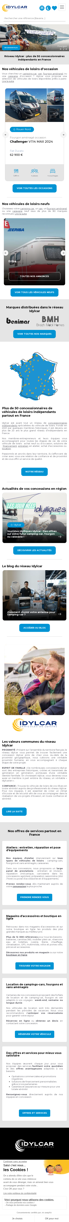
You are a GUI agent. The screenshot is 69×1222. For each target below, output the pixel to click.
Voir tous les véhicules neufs (34, 292)
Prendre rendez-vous (34, 897)
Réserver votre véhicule (34, 1034)
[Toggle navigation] (62, 7)
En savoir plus (11, 48)
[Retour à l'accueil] (14, 8)
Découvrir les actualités (34, 550)
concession (19, 886)
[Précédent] (60, 49)
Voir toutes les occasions (34, 188)
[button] (8, 81)
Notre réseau (34, 471)
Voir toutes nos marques (34, 334)
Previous (5, 134)
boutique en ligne (16, 955)
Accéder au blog (34, 627)
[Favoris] (54, 8)
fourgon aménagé (53, 73)
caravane (13, 76)
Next (63, 134)
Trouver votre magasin (34, 965)
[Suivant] (66, 49)
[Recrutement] (42, 8)
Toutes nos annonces (34, 276)
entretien (23, 446)
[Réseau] (48, 8)
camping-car (30, 73)
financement (10, 446)
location (6, 448)
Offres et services (34, 1113)
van (40, 73)
